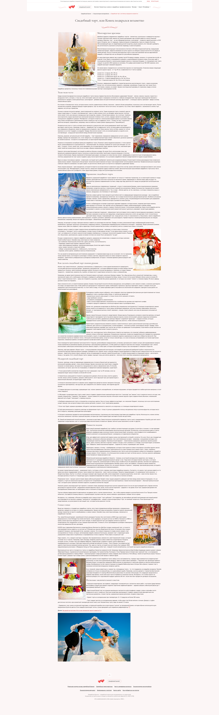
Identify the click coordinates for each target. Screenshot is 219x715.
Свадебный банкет (86, 13)
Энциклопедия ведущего (87, 690)
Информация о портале (104, 690)
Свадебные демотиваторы (104, 686)
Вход (148, 1)
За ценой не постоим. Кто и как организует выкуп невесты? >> (82, 610)
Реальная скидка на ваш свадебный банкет (81, 686)
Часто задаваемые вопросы (122, 686)
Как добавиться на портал (131, 690)
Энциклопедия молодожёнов (101, 13)
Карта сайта (117, 690)
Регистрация (155, 1)
